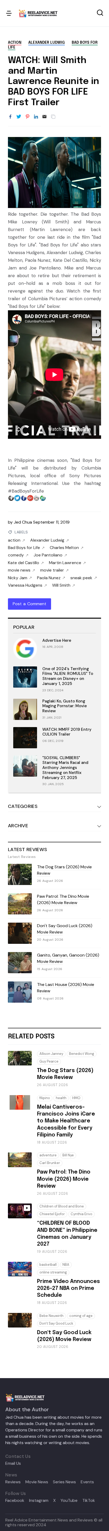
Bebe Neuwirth (51, 1315)
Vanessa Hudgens (25, 585)
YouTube (69, 1500)
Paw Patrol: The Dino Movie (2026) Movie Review (63, 899)
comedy (16, 555)
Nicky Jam (17, 578)
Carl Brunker (49, 1163)
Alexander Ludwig (46, 43)
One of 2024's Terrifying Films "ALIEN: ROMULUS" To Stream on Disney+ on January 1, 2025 (67, 676)
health (61, 1098)
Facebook (14, 1500)
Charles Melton (64, 547)
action (14, 43)
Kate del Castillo (23, 562)
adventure (48, 1155)
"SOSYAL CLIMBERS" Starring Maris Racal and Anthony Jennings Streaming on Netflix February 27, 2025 (65, 767)
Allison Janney (51, 1053)
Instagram (38, 1500)
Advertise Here (56, 640)
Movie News (36, 1482)
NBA (65, 1264)
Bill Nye (68, 1155)
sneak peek (81, 578)
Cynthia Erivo (81, 1214)
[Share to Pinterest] (27, 116)
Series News (64, 1482)
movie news (19, 570)
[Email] (44, 116)
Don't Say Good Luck (56, 1323)
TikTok (88, 1500)
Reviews (13, 1482)
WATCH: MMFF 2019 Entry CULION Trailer (67, 732)
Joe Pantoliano (48, 555)
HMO (76, 1098)
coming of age (81, 1315)
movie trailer (52, 570)
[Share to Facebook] (10, 116)
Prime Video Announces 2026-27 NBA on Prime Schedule (68, 1288)
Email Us (13, 1463)
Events (87, 1482)
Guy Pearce (48, 1061)
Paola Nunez (49, 578)
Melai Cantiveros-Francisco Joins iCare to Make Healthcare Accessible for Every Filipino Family (66, 1121)
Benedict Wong (81, 1053)
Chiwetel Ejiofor (52, 1214)
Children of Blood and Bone (61, 1206)
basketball (48, 1264)
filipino (44, 1098)
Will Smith (61, 585)
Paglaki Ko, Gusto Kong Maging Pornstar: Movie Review (64, 706)
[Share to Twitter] (18, 116)
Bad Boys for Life (24, 547)
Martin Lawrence (65, 562)
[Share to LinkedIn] (36, 116)
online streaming (53, 1272)
